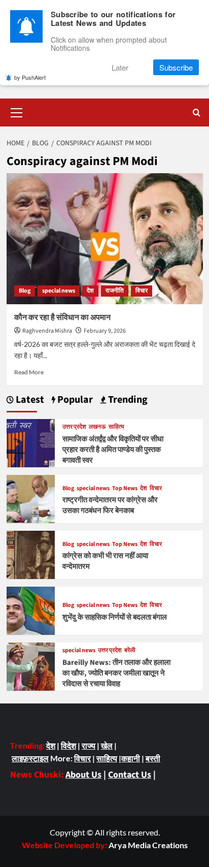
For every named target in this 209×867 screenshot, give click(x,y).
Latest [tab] (29, 400)
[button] (17, 111)
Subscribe (176, 67)
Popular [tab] (74, 400)
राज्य (88, 745)
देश (90, 290)
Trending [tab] (127, 400)
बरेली (129, 651)
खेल (107, 745)
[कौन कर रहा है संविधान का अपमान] (105, 238)
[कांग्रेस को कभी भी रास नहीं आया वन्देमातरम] (31, 553)
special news (58, 290)
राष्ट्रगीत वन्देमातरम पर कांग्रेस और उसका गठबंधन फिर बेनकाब (110, 505)
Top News (124, 489)
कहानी (130, 758)
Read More (29, 372)
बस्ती (153, 758)
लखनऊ (97, 427)
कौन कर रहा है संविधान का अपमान (62, 317)
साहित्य (116, 427)
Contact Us (129, 774)
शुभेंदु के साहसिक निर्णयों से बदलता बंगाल (114, 617)
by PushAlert (30, 77)
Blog (24, 290)
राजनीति (115, 290)
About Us (83, 774)
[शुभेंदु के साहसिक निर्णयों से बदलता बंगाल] (31, 609)
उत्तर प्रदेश (74, 427)
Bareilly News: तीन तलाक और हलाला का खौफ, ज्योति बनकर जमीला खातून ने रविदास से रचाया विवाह (116, 673)
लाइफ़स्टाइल (30, 758)
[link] (148, 845)
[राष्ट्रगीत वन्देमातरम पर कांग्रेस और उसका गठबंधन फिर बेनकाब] (31, 497)
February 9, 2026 (105, 331)
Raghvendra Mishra (47, 331)
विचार (141, 290)
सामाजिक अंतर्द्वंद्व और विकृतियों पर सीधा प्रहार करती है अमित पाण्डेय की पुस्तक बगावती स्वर (112, 450)
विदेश (68, 745)
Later (120, 67)
